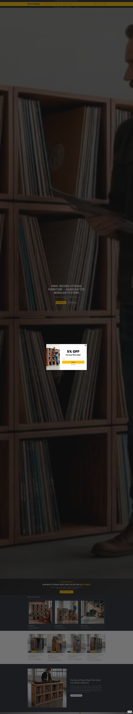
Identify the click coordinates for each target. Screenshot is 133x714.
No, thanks (73, 364)
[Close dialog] (85, 345)
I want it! (73, 362)
